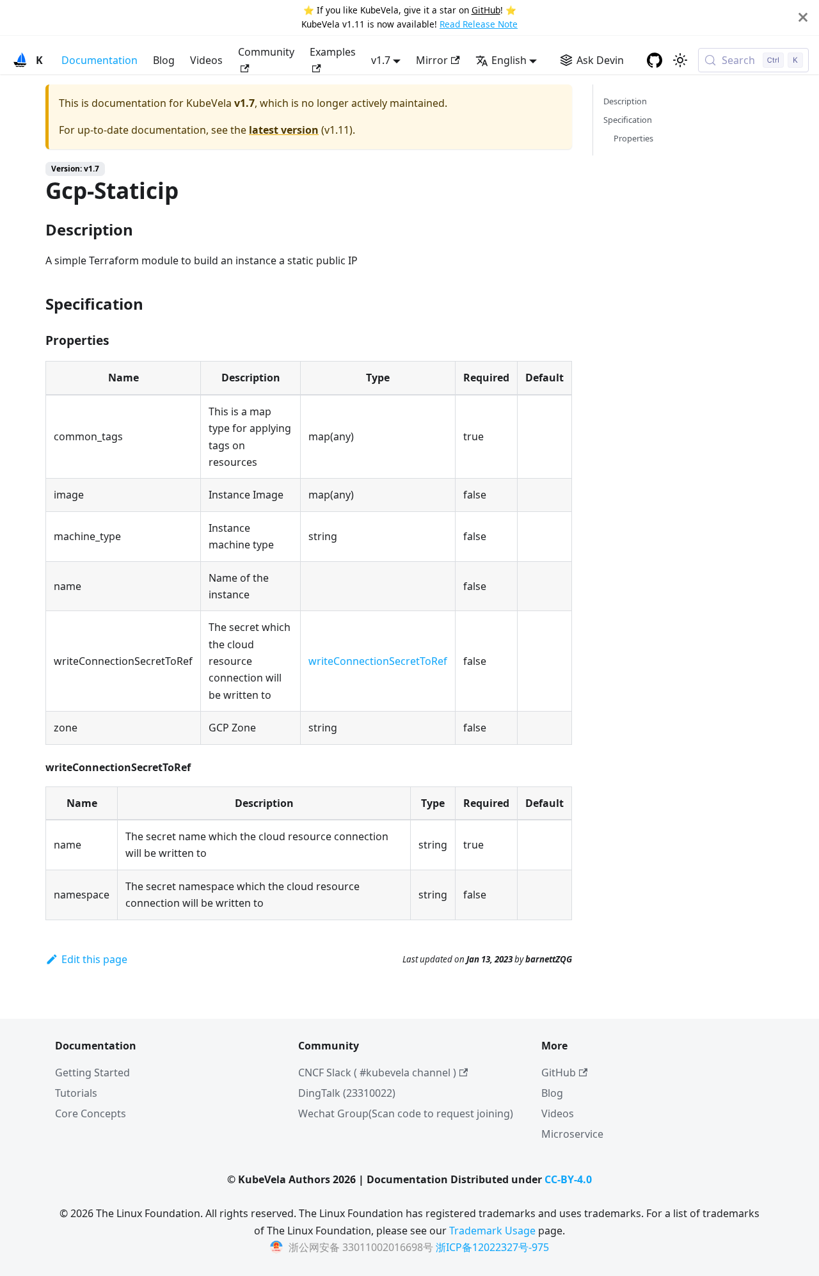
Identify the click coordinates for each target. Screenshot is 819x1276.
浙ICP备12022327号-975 (492, 1247)
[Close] (803, 17)
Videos (206, 60)
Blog (164, 60)
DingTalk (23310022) (346, 1093)
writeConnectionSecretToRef (377, 661)
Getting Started (92, 1072)
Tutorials (76, 1093)
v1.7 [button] (380, 60)
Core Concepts (90, 1113)
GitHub (486, 10)
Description (625, 101)
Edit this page (94, 959)
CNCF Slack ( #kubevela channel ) (377, 1072)
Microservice (572, 1134)
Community (266, 52)
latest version (284, 130)
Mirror (432, 60)
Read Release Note (479, 24)
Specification (627, 119)
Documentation (99, 60)
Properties (633, 138)
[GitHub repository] (654, 60)
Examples (333, 52)
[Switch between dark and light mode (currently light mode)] (680, 60)
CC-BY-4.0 (568, 1179)
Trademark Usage (492, 1231)
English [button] (509, 60)
